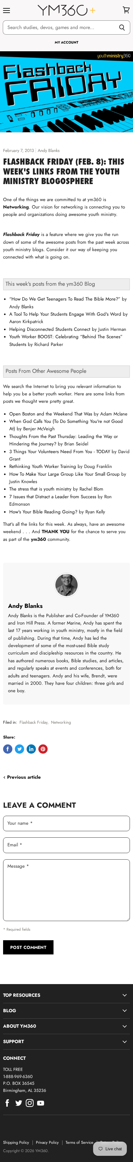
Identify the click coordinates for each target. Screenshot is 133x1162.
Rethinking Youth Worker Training (42, 466)
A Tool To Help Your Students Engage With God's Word (65, 314)
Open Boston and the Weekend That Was (50, 413)
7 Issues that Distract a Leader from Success (52, 496)
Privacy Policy (47, 1142)
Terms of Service (79, 1142)
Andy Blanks (25, 605)
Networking (61, 722)
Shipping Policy (16, 1142)
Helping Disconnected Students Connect (49, 329)
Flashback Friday (33, 722)
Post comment (28, 947)
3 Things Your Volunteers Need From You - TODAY (59, 451)
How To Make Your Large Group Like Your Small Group (64, 474)
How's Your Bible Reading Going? (43, 511)
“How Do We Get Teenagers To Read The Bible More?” (64, 299)
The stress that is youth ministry (40, 489)
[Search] (122, 27)
